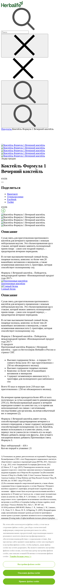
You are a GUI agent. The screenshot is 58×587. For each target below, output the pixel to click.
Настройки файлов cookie (29, 564)
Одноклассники (15, 196)
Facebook (11, 199)
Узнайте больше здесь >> (20, 556)
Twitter (10, 202)
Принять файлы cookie (29, 581)
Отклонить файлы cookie (29, 573)
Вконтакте (12, 194)
